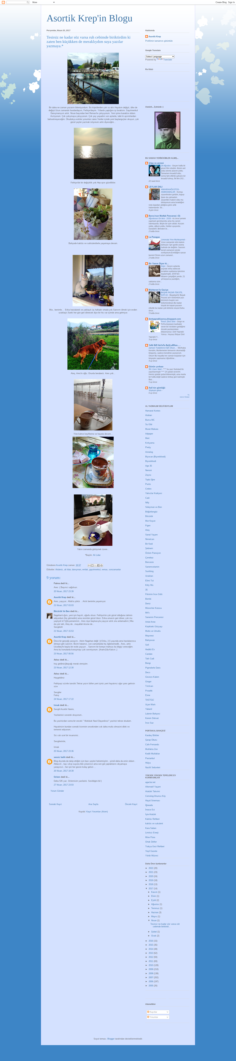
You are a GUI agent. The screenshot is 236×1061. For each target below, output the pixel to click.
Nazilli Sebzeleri (152, 767)
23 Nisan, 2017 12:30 (64, 667)
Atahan (148, 415)
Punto (148, 484)
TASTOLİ (149, 700)
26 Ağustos (166, 166)
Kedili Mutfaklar (152, 753)
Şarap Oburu (151, 740)
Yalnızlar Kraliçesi (153, 493)
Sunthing (149, 571)
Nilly (147, 502)
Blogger (110, 1039)
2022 (151, 868)
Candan (148, 654)
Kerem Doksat (152, 718)
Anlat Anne (150, 622)
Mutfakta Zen (151, 749)
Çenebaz (149, 557)
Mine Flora (150, 837)
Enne (147, 695)
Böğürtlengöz (151, 512)
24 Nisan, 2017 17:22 (64, 699)
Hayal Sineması (152, 800)
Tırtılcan (149, 686)
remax (105, 569)
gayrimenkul (95, 569)
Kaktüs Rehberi (152, 819)
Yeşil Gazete (151, 851)
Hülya (148, 763)
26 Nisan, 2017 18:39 (64, 771)
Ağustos (155, 904)
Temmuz (155, 908)
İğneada (149, 805)
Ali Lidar (97, 555)
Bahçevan (150, 640)
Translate (167, 59)
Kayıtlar (153, 1012)
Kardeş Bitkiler (152, 735)
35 (146, 590)
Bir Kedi (149, 544)
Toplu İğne (150, 479)
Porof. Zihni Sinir (168, 321)
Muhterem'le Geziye (158, 290)
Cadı (147, 498)
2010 (151, 965)
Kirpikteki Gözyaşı (153, 626)
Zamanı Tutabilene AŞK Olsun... (163, 348)
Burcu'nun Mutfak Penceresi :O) (164, 216)
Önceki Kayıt (131, 804)
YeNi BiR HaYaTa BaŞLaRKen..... (165, 345)
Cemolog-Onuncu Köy (155, 796)
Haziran (155, 912)
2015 (151, 945)
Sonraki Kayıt (55, 804)
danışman (76, 569)
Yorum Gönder (57, 791)
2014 (151, 949)
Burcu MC (150, 420)
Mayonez (149, 635)
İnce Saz (149, 723)
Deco (147, 672)
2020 (151, 876)
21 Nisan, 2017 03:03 (64, 605)
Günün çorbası (156, 366)
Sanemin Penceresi (154, 617)
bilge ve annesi (156, 163)
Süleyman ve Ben (153, 507)
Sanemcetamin (152, 567)
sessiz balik (60, 757)
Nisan (154, 920)
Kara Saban (150, 828)
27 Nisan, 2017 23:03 (64, 785)
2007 (151, 977)
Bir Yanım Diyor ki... (159, 263)
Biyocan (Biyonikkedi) (155, 456)
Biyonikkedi (150, 461)
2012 (151, 957)
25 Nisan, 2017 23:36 (64, 751)
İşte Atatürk (150, 814)
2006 (151, 981)
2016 (151, 941)
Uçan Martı (150, 704)
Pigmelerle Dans (153, 668)
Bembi (148, 599)
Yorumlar (153, 1017)
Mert (147, 438)
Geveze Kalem (152, 677)
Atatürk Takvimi (152, 791)
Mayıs (154, 916)
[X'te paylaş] (95, 565)
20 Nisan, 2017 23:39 (64, 591)
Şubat (154, 931)
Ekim (154, 896)
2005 (151, 985)
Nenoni (148, 470)
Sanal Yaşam (151, 534)
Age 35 (148, 466)
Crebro (148, 489)
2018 (151, 884)
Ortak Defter (151, 842)
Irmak (56, 705)
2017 (151, 888)
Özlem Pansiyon (153, 553)
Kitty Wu (149, 585)
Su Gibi (148, 424)
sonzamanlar (115, 569)
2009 (151, 969)
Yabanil (148, 709)
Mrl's (147, 612)
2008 (151, 973)
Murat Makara (151, 429)
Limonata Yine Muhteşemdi (173, 240)
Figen (147, 525)
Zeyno (148, 475)
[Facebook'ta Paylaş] (98, 565)
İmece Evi (150, 809)
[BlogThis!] (92, 565)
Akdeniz (59, 569)
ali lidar (67, 569)
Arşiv (163, 266)
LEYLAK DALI (155, 187)
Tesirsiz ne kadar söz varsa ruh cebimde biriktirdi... (165, 925)
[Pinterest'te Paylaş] (101, 565)
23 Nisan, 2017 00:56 (64, 653)
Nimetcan (149, 539)
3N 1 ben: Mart (155, 369)
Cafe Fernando (152, 744)
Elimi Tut (149, 580)
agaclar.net (150, 782)
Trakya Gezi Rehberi (154, 846)
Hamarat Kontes (152, 411)
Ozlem (57, 777)
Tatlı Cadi (149, 658)
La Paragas (154, 237)
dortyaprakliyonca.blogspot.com (165, 319)
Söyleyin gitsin (155, 390)
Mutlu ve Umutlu (153, 631)
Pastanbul (150, 758)
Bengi (148, 663)
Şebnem (149, 548)
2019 (151, 880)
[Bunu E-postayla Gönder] (89, 565)
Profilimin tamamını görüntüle (159, 41)
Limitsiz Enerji (151, 832)
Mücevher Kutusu (153, 608)
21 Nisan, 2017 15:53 (64, 631)
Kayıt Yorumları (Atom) (97, 811)
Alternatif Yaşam (153, 787)
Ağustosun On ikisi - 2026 (160, 218)
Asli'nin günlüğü (157, 388)
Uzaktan (149, 576)
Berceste (149, 562)
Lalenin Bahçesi (152, 713)
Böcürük (149, 516)
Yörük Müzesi (151, 855)
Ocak (154, 935)
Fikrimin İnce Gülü (153, 594)
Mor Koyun (150, 521)
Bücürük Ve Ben (62, 611)
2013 (151, 953)
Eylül (154, 900)
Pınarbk (149, 691)
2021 (151, 872)
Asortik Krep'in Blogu (89, 18)
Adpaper (149, 433)
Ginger (148, 681)
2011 (151, 961)
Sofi (147, 645)
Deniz (148, 603)
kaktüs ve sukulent (154, 823)
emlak (85, 569)
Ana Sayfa (93, 804)
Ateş (147, 530)
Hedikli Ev (150, 649)
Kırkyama (149, 443)
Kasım (154, 892)
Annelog (149, 452)
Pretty (148, 447)
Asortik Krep (60, 597)
